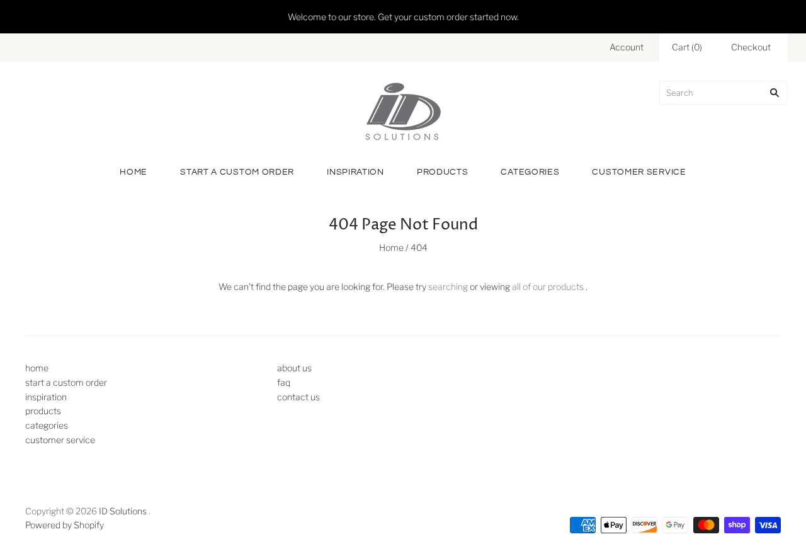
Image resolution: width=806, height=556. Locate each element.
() (687, 47)
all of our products (548, 286)
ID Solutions (123, 511)
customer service (639, 172)
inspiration (355, 172)
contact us (298, 396)
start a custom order (237, 172)
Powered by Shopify (64, 524)
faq (283, 382)
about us (294, 367)
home (133, 172)
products (442, 172)
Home (391, 247)
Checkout (751, 47)
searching (448, 286)
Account (627, 47)
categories (530, 172)
